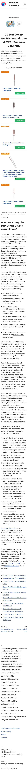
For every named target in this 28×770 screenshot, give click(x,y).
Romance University (8, 528)
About (3, 735)
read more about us (11, 566)
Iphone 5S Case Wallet (9, 688)
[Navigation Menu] (25, 4)
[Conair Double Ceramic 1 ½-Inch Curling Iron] (14, 134)
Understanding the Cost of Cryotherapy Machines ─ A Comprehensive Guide (11, 658)
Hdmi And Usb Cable (8, 714)
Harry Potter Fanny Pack (9, 720)
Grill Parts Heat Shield (8, 698)
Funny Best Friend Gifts (9, 701)
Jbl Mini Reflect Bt (7, 676)
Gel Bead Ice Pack (7, 704)
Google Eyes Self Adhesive (10, 692)
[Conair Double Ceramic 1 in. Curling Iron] (14, 80)
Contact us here (14, 563)
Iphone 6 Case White (8, 682)
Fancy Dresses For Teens (10, 685)
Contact (4, 738)
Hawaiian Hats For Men (9, 707)
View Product (20, 93)
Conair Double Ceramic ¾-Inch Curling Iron (13, 202)
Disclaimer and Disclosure (10, 728)
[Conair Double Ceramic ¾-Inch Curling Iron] (14, 193)
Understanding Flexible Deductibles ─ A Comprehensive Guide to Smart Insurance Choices (14, 651)
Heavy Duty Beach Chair (10, 673)
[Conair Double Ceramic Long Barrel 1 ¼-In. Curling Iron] (14, 107)
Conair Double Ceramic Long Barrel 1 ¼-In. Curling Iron (12, 117)
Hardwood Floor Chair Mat (10, 670)
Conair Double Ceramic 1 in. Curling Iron (12, 89)
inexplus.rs (13, 768)
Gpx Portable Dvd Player (10, 679)
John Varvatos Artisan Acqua (12, 710)
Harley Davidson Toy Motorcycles (13, 717)
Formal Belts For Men (8, 695)
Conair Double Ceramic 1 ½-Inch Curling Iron (13, 144)
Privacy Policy (6, 731)
